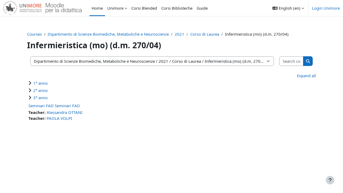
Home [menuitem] (97, 8)
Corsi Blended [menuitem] (144, 8)
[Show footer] (330, 180)
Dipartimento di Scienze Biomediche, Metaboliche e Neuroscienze (108, 34)
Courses (34, 34)
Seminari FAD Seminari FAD (54, 105)
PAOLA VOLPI (59, 118)
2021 (179, 34)
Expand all (306, 75)
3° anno (40, 97)
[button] (288, 8)
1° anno (40, 83)
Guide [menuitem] (202, 8)
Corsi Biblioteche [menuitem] (176, 8)
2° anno (40, 90)
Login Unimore (326, 8)
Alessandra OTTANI (64, 112)
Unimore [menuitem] (115, 8)
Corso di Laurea (204, 34)
